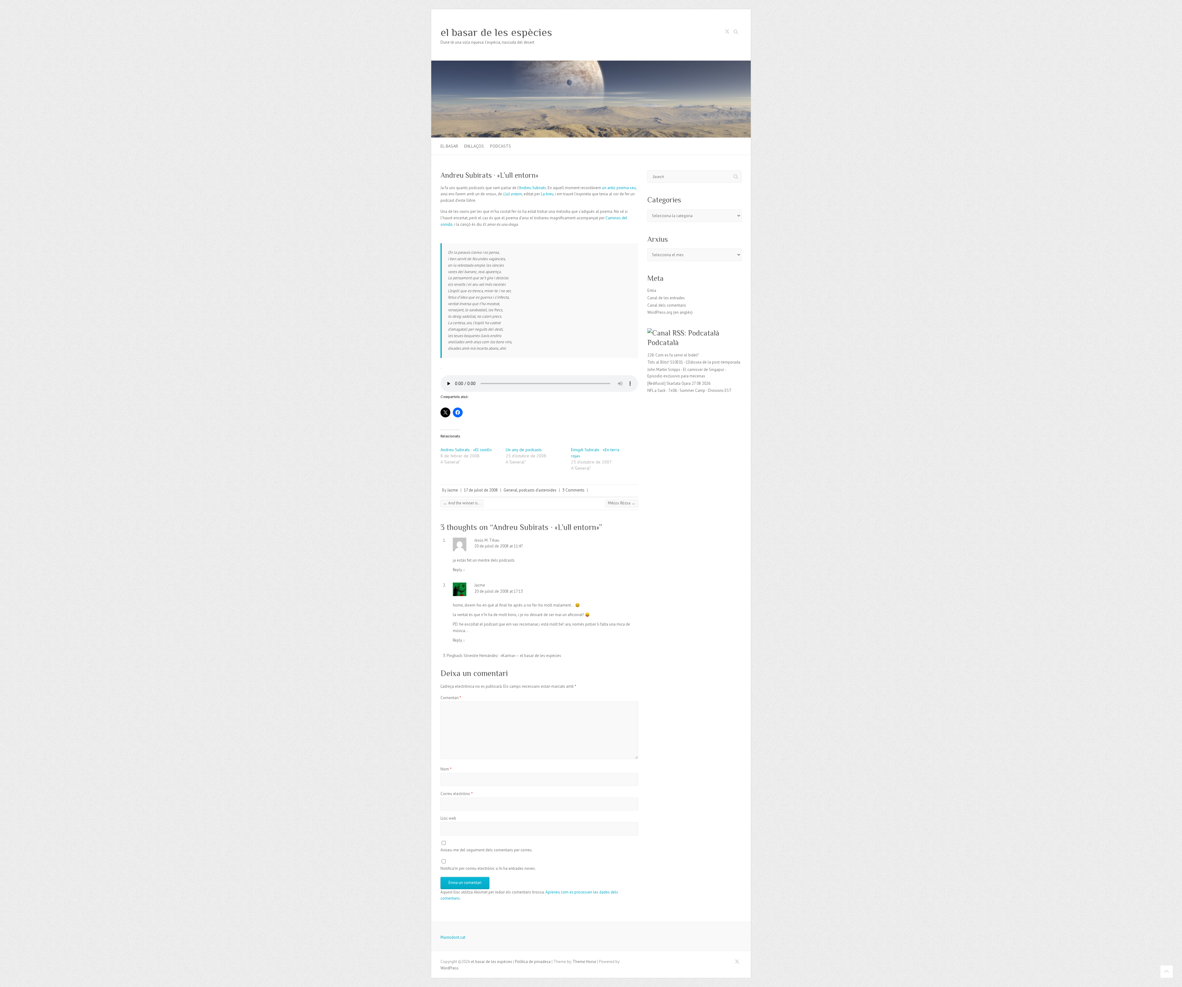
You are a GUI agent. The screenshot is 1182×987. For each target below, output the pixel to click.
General (510, 490)
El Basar (449, 146)
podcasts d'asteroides (538, 490)
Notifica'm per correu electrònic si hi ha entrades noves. (488, 868)
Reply (459, 569)
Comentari (450, 697)
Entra (651, 290)
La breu (547, 194)
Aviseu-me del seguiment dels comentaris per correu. (486, 850)
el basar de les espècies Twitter (727, 32)
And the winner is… (462, 503)
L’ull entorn (512, 194)
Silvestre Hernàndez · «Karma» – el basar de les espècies (512, 655)
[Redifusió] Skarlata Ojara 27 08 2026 (678, 383)
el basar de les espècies (496, 32)
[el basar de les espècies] (591, 63)
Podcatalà (663, 342)
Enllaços (474, 146)
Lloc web (448, 818)
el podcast (489, 624)
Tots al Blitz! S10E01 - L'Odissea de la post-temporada (693, 362)
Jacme (452, 490)
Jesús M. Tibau (486, 540)
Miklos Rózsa (621, 503)
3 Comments (573, 490)
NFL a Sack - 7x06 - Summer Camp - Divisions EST (689, 390)
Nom (446, 769)
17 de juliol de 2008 (481, 490)
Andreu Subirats (532, 187)
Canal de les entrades (666, 297)
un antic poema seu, (619, 187)
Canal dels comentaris (666, 305)
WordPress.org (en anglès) (670, 312)
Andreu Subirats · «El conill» (466, 449)
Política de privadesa (533, 961)
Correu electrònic (456, 793)
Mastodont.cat (452, 937)
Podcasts (500, 146)
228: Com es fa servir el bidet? (672, 355)
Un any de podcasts (524, 449)
